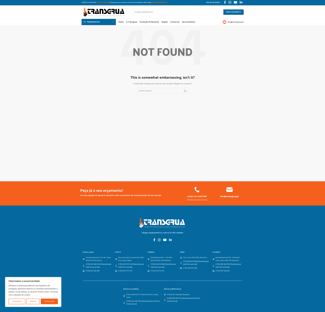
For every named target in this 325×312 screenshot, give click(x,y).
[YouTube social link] (165, 240)
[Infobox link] (197, 193)
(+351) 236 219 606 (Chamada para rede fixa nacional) (163, 266)
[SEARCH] (213, 12)
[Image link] (162, 222)
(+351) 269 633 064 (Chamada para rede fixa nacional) (196, 263)
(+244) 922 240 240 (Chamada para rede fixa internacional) (143, 302)
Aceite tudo (49, 301)
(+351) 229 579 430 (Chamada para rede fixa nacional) (131, 266)
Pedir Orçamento (233, 12)
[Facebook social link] (154, 240)
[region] (33, 292)
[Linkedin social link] (170, 240)
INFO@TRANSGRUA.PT (159, 2)
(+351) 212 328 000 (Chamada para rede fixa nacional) (98, 266)
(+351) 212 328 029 (92, 270)
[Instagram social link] (159, 240)
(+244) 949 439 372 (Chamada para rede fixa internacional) (183, 300)
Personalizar (17, 301)
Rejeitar (33, 301)
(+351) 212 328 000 (102, 2)
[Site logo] (104, 12)
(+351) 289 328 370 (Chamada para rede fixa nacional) (228, 266)
